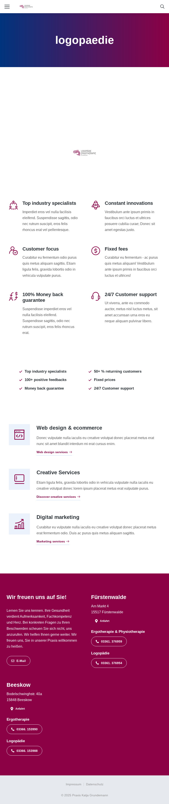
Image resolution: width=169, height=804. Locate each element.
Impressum (73, 784)
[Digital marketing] (19, 524)
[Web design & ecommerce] (19, 434)
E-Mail (21, 661)
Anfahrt (104, 621)
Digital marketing (58, 517)
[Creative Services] (19, 479)
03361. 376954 (111, 663)
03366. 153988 (27, 751)
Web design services (52, 452)
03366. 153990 (27, 729)
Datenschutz (94, 784)
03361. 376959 (111, 641)
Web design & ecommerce (69, 428)
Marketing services (51, 541)
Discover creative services (56, 496)
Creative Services (58, 472)
